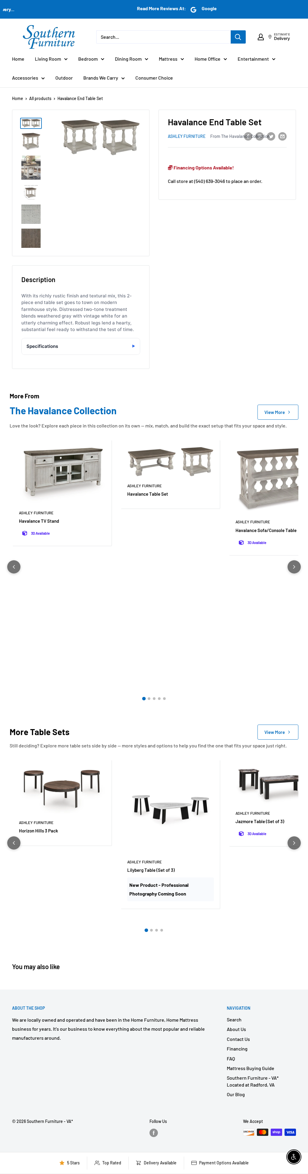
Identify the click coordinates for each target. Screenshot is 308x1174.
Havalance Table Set (147, 494)
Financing (237, 1048)
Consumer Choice (154, 78)
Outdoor (64, 78)
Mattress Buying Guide (250, 1068)
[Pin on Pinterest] (259, 136)
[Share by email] (282, 136)
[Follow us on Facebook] (153, 1133)
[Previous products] (13, 566)
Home (18, 59)
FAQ (231, 1058)
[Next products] (294, 566)
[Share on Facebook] (248, 136)
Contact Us (238, 1039)
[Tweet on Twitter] (271, 136)
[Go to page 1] (144, 698)
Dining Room (128, 59)
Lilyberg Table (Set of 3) (151, 870)
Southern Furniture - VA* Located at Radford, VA (253, 1081)
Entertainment (253, 59)
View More (274, 412)
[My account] (261, 37)
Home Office (207, 59)
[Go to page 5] (164, 698)
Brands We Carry (100, 78)
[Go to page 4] (159, 698)
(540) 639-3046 (209, 181)
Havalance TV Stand (39, 521)
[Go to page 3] (154, 698)
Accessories (25, 78)
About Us (236, 1029)
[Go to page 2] (149, 698)
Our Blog (236, 1094)
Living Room (48, 59)
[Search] (238, 37)
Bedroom (88, 59)
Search (234, 1019)
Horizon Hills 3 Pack (38, 830)
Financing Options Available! (203, 167)
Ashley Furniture (186, 136)
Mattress (168, 59)
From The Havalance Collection (240, 136)
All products (40, 98)
